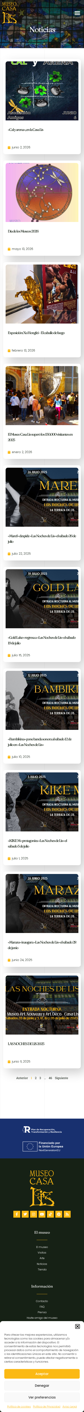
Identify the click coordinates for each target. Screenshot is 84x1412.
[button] (77, 1326)
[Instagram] (33, 1214)
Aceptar (42, 1374)
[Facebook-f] (16, 1214)
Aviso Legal (69, 1406)
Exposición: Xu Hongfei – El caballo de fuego (36, 332)
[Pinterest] (58, 1214)
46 (50, 1078)
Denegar (42, 1385)
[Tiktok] (50, 1214)
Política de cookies (19, 1406)
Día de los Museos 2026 (23, 231)
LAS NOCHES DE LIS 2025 (26, 1043)
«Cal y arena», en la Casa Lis (25, 129)
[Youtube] (42, 1214)
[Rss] (67, 1214)
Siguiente (61, 1078)
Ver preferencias (42, 1397)
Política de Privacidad (46, 1406)
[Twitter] (25, 1214)
